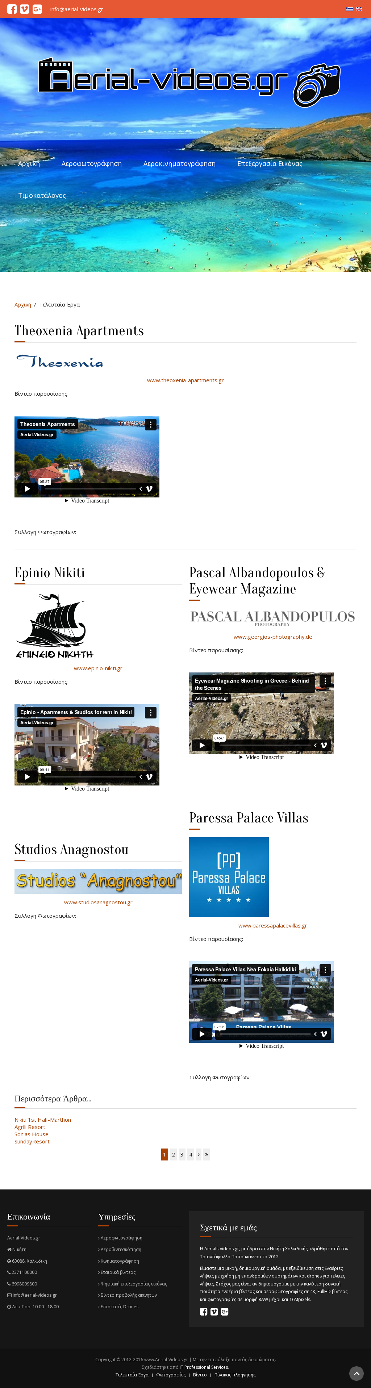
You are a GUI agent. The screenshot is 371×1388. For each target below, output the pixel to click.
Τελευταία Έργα (132, 1375)
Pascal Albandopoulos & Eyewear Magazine (257, 580)
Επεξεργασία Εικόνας (270, 163)
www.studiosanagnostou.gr (98, 902)
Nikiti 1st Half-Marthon (42, 1119)
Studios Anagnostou (71, 849)
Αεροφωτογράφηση (92, 163)
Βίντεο (200, 1375)
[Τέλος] (206, 1154)
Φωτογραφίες (171, 1375)
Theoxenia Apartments (79, 330)
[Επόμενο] (198, 1154)
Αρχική (29, 163)
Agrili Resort (29, 1126)
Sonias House (31, 1134)
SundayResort (32, 1141)
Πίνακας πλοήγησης (234, 1375)
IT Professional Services (204, 1367)
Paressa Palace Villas (248, 818)
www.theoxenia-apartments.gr (185, 380)
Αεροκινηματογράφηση (179, 163)
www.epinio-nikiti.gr (98, 668)
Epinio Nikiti (49, 572)
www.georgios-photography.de (273, 636)
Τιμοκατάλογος (42, 195)
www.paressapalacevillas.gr (272, 925)
